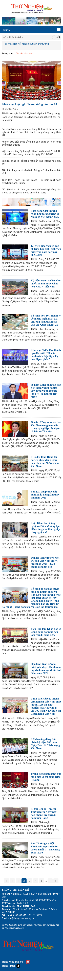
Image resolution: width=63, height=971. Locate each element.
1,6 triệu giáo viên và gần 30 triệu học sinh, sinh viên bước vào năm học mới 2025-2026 (46, 250)
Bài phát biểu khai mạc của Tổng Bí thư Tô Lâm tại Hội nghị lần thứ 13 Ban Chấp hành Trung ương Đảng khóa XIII (31, 132)
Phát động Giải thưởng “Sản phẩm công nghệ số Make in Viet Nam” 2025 (45, 213)
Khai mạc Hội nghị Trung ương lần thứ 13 (29, 104)
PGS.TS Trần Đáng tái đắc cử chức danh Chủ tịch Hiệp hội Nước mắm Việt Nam (45, 461)
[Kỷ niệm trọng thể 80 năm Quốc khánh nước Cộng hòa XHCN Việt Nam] (15, 286)
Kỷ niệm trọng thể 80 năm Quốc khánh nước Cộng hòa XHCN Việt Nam (45, 283)
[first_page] (6, 880)
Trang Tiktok (9, 965)
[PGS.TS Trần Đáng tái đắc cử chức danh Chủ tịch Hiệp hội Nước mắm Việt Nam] (15, 463)
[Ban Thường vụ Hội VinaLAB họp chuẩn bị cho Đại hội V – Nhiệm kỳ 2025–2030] (15, 849)
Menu (6, 29)
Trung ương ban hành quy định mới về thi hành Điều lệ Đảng (46, 776)
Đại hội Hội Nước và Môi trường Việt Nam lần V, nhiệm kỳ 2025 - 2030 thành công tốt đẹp (45, 562)
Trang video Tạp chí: (12, 961)
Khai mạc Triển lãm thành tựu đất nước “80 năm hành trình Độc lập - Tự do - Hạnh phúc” (46, 355)
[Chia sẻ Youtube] (28, 961)
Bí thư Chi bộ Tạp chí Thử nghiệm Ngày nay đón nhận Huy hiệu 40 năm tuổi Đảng (43, 813)
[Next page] (50, 880)
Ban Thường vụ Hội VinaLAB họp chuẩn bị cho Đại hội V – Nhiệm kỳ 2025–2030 (45, 848)
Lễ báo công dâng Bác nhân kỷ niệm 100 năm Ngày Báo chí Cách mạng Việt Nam (45, 744)
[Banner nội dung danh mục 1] (31, 201)
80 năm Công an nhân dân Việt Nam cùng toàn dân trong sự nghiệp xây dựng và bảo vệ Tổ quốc (46, 427)
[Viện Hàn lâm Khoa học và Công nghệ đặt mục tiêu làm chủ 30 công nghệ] (15, 635)
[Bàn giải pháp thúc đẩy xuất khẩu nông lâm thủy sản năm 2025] (15, 497)
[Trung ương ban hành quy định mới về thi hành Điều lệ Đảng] (15, 779)
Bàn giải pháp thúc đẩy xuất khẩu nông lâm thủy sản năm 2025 (45, 494)
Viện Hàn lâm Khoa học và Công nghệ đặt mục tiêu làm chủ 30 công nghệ (46, 631)
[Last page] (55, 880)
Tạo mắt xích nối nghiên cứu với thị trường (26, 43)
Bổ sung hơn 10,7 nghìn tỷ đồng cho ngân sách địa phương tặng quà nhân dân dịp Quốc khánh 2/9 (46, 320)
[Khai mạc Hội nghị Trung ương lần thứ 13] (31, 80)
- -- (27, 915)
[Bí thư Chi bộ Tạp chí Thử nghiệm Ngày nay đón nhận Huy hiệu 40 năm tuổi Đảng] (15, 815)
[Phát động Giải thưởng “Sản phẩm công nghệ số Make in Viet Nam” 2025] (15, 216)
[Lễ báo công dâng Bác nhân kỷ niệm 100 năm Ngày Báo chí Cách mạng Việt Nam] (15, 745)
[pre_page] (12, 880)
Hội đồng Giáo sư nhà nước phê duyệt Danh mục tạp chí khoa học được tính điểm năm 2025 (46, 668)
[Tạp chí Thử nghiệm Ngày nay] (31, 8)
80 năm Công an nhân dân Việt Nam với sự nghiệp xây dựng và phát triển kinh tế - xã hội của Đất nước (46, 390)
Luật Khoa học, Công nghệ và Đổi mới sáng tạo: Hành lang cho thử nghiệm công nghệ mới (46, 528)
